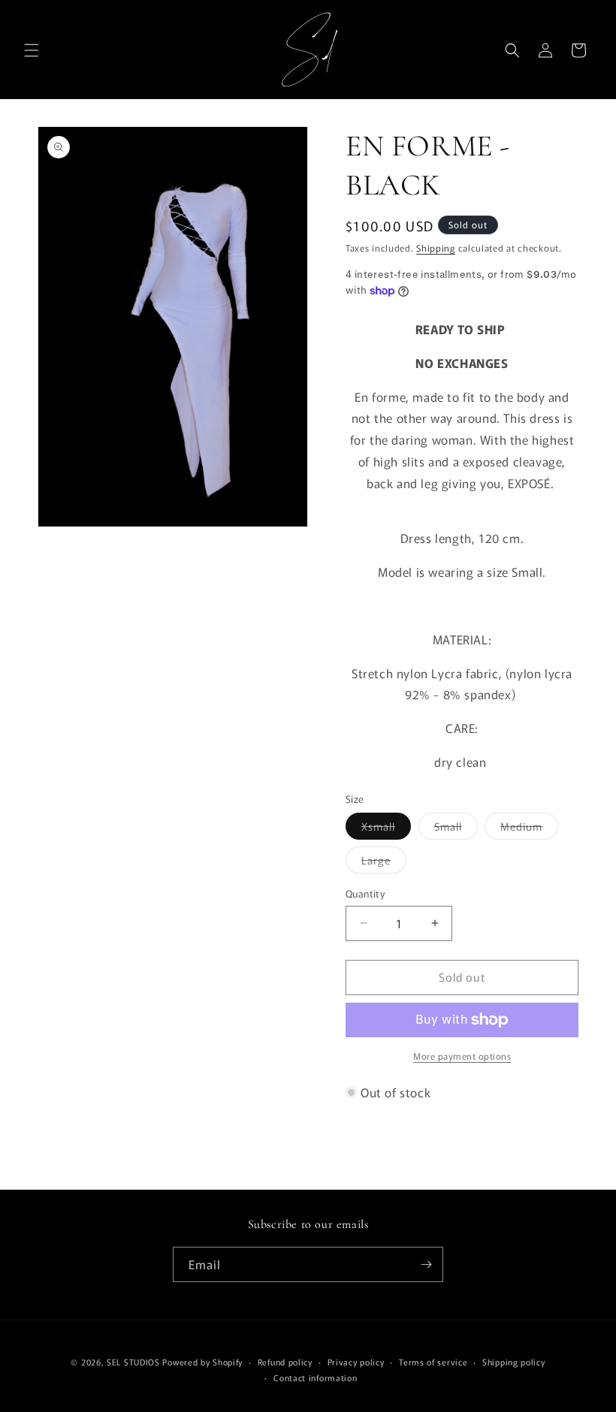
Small (456, 829)
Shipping (435, 247)
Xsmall (386, 829)
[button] (31, 50)
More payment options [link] (462, 1055)
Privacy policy (356, 1362)
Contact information (315, 1377)
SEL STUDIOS (133, 1362)
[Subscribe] (425, 1264)
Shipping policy (513, 1362)
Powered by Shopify (202, 1362)
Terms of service (433, 1362)
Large (383, 862)
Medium (529, 829)
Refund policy (285, 1362)
